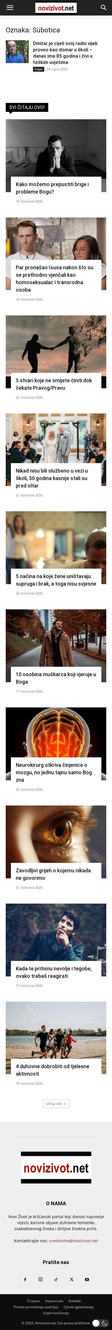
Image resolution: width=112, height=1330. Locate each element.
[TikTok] (56, 1280)
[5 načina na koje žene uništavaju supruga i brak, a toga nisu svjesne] (56, 547)
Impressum (54, 1300)
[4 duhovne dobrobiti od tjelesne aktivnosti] (56, 1038)
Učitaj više (54, 1103)
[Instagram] (40, 1279)
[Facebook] (25, 1280)
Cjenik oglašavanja (79, 1306)
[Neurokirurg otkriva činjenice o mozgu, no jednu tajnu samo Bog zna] (56, 743)
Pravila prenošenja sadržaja (36, 1306)
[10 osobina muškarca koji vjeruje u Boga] (56, 645)
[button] (10, 7)
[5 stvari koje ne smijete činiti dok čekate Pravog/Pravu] (56, 351)
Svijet (39, 69)
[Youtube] (87, 1280)
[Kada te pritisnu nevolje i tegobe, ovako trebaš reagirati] (56, 940)
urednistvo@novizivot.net (73, 1240)
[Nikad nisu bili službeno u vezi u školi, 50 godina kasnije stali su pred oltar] (56, 450)
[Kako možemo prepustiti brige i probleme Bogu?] (56, 155)
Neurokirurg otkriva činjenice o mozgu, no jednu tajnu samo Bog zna (54, 772)
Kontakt (75, 1300)
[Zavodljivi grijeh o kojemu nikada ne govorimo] (56, 842)
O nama (33, 1300)
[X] (71, 1280)
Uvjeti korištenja (56, 1313)
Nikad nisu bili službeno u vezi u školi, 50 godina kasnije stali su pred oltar (52, 478)
